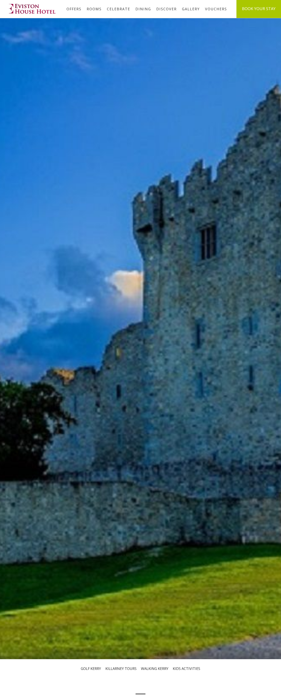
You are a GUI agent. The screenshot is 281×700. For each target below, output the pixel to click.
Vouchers (216, 9)
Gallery (191, 9)
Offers (74, 9)
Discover (166, 9)
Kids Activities (186, 668)
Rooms (94, 9)
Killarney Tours (121, 668)
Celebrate (118, 9)
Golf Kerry (91, 668)
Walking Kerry (154, 668)
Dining (143, 9)
